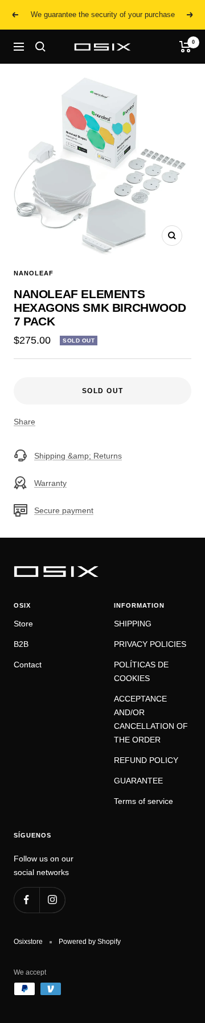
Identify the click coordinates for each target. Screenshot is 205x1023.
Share (24, 421)
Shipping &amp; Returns (78, 455)
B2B (21, 644)
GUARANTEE (138, 780)
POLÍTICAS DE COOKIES (141, 671)
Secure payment (63, 510)
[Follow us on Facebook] (26, 900)
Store (23, 623)
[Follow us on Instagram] (52, 900)
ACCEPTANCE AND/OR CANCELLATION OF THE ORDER (151, 719)
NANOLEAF (34, 273)
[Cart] (185, 46)
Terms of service (143, 801)
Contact (28, 664)
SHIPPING (132, 623)
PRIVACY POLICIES (150, 644)
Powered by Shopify (90, 942)
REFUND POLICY (146, 760)
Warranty (50, 483)
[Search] (40, 47)
